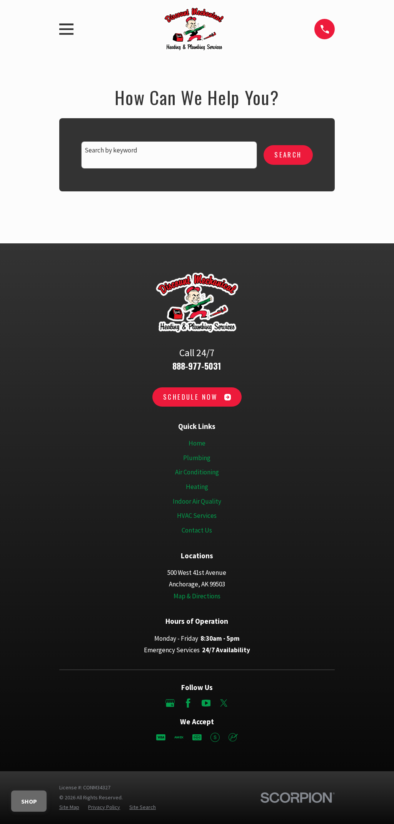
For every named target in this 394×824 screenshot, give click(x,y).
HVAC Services (197, 515)
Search (288, 154)
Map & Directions (197, 596)
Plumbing (196, 458)
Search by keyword (111, 150)
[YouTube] (206, 703)
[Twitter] (224, 703)
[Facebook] (188, 703)
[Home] (193, 29)
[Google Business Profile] (170, 703)
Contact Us (197, 530)
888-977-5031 (196, 365)
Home (197, 443)
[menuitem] (69, 807)
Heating (197, 486)
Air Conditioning (197, 472)
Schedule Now (190, 397)
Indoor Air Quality (197, 501)
